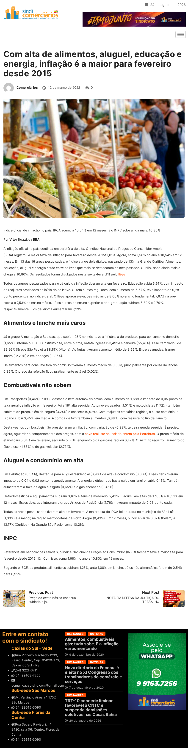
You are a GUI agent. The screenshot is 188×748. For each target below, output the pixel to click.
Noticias (96, 633)
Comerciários (27, 87)
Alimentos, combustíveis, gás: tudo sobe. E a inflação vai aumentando (92, 644)
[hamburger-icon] (180, 34)
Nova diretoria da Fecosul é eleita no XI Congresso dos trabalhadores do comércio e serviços (93, 674)
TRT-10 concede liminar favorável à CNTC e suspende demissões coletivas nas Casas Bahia (91, 707)
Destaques (75, 633)
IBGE (121, 274)
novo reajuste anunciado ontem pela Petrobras (120, 434)
